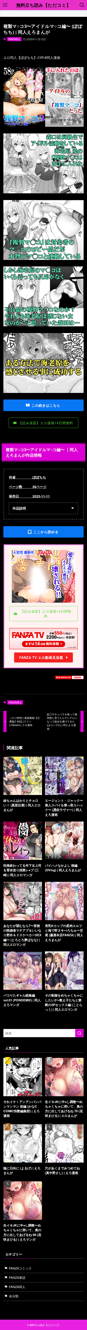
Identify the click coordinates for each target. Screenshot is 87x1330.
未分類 (13, 1296)
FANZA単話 (17, 1277)
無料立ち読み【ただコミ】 (43, 5)
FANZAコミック (20, 1268)
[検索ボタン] (82, 5)
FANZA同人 (14, 39)
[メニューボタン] (5, 5)
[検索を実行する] (79, 1033)
